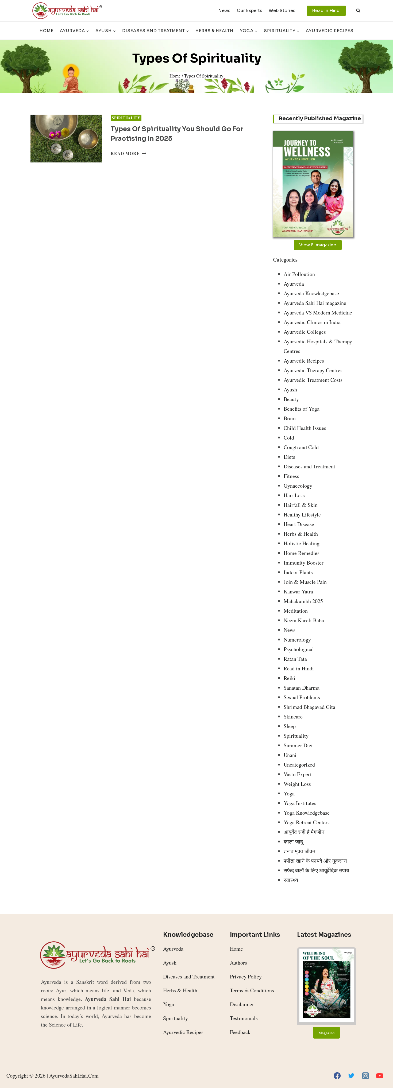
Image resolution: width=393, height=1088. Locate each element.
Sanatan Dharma (301, 687)
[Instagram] (365, 1076)
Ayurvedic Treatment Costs (313, 379)
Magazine (326, 1032)
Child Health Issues (305, 428)
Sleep (290, 726)
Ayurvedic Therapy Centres (313, 370)
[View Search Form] (358, 10)
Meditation (296, 610)
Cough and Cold (301, 447)
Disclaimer (242, 1004)
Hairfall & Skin (301, 504)
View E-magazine (317, 245)
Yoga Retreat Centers (307, 822)
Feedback (240, 1032)
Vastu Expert (298, 774)
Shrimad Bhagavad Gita (309, 706)
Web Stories (282, 10)
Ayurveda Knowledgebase (311, 293)
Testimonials (244, 1018)
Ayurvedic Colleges (305, 331)
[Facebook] (337, 1076)
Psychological (299, 649)
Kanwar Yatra (298, 591)
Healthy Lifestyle (302, 514)
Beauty (291, 399)
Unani (290, 755)
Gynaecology (298, 485)
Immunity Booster (303, 562)
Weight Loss (297, 783)
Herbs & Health (214, 30)
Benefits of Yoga (301, 408)
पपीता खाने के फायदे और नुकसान (315, 860)
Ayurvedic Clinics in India (312, 322)
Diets (289, 456)
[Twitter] (351, 1076)
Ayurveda (294, 283)
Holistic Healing (301, 543)
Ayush (290, 389)
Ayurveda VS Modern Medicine (318, 312)
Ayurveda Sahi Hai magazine (315, 302)
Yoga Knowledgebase (307, 812)
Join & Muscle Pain (305, 581)
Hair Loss (294, 495)
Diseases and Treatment (309, 466)
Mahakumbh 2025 (303, 601)
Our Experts (249, 10)
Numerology (297, 639)
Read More (128, 153)
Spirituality (126, 118)
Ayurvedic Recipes (329, 30)
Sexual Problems (302, 697)
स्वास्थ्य (291, 880)
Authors (238, 962)
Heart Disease (299, 524)
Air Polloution (299, 274)
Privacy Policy (246, 976)
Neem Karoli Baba (304, 620)
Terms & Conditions (252, 990)
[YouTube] (380, 1076)
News (224, 10)
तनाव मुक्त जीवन (299, 851)
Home (46, 30)
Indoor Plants (298, 572)
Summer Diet (298, 745)
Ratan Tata (295, 658)
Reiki (289, 678)
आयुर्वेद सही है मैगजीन (304, 832)
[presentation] (66, 138)
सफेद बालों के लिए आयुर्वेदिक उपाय (316, 870)
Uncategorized (299, 764)
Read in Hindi (326, 10)
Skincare (293, 716)
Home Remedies (301, 553)
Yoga (289, 793)
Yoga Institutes (300, 803)
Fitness (291, 476)
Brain (290, 418)
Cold (289, 437)
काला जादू (293, 841)
